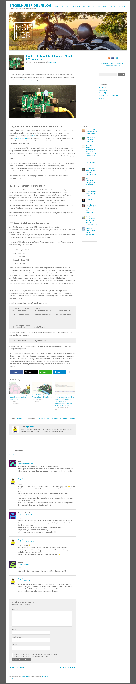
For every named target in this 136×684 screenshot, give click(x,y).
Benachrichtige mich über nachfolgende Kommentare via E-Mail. (35, 654)
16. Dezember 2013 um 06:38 (26, 542)
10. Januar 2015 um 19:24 (25, 581)
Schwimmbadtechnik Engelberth (108, 95)
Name (14, 629)
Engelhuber (30, 427)
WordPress (25, 676)
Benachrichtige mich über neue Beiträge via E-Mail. (31, 656)
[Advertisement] (90, 87)
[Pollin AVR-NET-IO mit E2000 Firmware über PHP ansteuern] (42, 388)
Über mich (65, 6)
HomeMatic (20, 418)
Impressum (121, 6)
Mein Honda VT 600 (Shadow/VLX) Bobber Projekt (91, 132)
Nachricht (15, 609)
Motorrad (86, 6)
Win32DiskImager (20, 138)
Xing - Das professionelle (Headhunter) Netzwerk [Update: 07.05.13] (91, 220)
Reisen (105, 6)
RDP (61, 418)
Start (57, 6)
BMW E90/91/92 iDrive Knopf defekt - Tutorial (91, 139)
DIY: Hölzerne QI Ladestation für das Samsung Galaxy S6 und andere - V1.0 (91, 208)
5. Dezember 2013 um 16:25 (25, 463)
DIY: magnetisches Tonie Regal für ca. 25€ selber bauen (90, 182)
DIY (99, 6)
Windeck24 (102, 98)
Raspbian (56, 418)
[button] (16, 372)
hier (33, 136)
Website (14, 644)
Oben (11, 679)
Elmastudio (44, 676)
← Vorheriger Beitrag (17, 667)
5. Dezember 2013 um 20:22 (25, 481)
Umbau (112, 6)
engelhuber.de (103, 90)
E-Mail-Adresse (17, 637)
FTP (37, 418)
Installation (41, 418)
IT (94, 6)
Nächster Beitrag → (68, 667)
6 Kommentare (52, 62)
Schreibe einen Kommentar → (19, 455)
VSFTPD (65, 418)
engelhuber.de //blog (30, 6)
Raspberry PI (49, 418)
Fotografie (76, 6)
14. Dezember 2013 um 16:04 (26, 515)
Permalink (72, 418)
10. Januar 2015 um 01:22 (25, 564)
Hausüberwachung (26, 80)
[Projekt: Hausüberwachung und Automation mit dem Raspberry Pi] (19, 388)
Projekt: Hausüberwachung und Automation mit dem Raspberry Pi (18, 397)
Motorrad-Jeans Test (105, 93)
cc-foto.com (102, 87)
